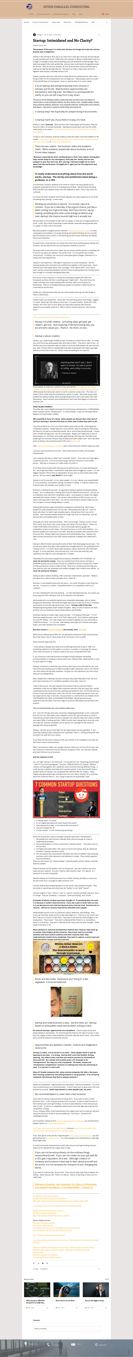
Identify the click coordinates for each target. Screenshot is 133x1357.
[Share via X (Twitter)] (38, 1263)
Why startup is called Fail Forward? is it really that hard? (35, 1301)
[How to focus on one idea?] (66, 1289)
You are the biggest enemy (94, 1300)
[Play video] (66, 799)
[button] (107, 22)
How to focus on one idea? (65, 1300)
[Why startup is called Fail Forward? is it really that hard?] (37, 1289)
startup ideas (56, 22)
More (93, 22)
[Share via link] (47, 1263)
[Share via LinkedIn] (43, 1263)
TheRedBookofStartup (81, 22)
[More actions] (99, 35)
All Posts (26, 22)
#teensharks (67, 22)
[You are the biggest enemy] (96, 1289)
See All (107, 1279)
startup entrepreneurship (40, 22)
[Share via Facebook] (34, 1263)
